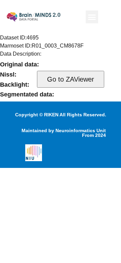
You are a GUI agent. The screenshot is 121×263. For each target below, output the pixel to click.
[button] (92, 16)
